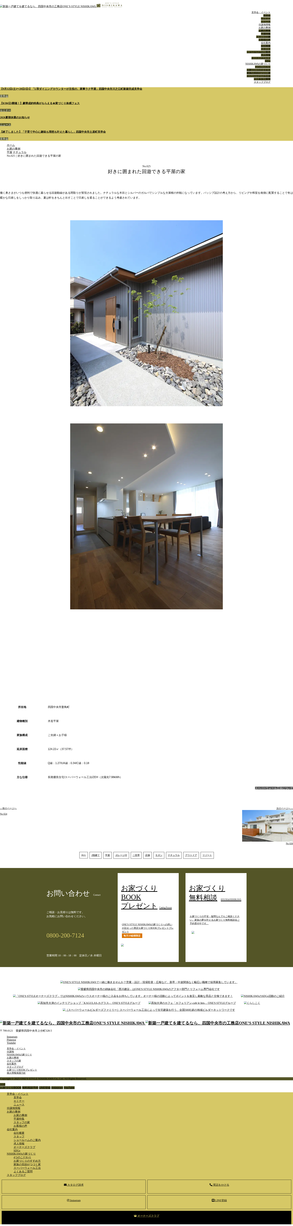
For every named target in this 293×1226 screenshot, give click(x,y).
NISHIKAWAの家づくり (257, 64)
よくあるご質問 (262, 79)
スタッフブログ (262, 82)
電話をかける (220, 1184)
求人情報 (265, 55)
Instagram (75, 1200)
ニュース (265, 21)
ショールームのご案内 (258, 52)
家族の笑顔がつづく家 (258, 73)
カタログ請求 (75, 1184)
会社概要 (265, 46)
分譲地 (10, 1051)
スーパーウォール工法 (258, 76)
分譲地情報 (264, 24)
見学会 (266, 15)
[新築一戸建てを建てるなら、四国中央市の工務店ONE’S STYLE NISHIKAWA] (61, 6)
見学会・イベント (260, 12)
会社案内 (265, 43)
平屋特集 (265, 33)
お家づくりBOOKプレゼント (22, 1070)
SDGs (267, 61)
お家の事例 (264, 27)
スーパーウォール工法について (274, 788)
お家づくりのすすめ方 (258, 70)
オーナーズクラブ (260, 58)
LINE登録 (220, 1200)
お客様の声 (264, 40)
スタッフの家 (263, 36)
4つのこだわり (262, 67)
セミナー (265, 18)
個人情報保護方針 (16, 1073)
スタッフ (265, 49)
